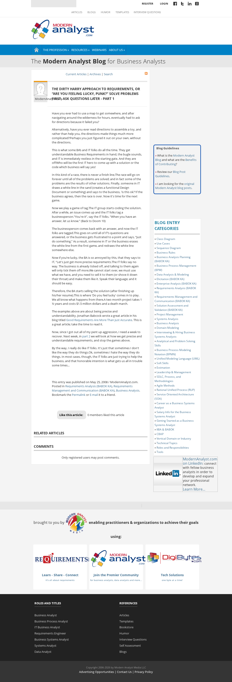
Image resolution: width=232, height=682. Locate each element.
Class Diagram (166, 239)
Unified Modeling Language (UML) (178, 358)
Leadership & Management (174, 372)
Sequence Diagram (169, 248)
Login (164, 3)
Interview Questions (147, 12)
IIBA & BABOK (165, 429)
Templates (122, 12)
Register (147, 3)
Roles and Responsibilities (173, 448)
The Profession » (56, 50)
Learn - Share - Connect (60, 575)
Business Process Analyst (51, 621)
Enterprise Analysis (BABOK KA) (176, 283)
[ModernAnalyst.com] (118, 558)
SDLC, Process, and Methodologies (168, 379)
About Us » (117, 50)
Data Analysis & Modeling (173, 274)
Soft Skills (163, 363)
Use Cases (163, 243)
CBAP (160, 434)
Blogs (91, 12)
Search (108, 74)
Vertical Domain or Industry (174, 438)
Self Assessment (130, 645)
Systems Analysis (167, 319)
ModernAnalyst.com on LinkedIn (200, 461)
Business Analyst (45, 615)
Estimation (163, 368)
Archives (95, 74)
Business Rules (166, 252)
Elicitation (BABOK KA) (170, 279)
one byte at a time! (172, 580)
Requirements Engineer (50, 633)
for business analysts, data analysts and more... (116, 580)
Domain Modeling (168, 328)
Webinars (99, 50)
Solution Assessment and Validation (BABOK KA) (171, 308)
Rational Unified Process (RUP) (176, 390)
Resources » (80, 50)
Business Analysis (127, 390)
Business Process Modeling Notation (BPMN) (173, 352)
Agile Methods (166, 385)
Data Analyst (42, 652)
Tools (160, 452)
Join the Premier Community (116, 575)
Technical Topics (167, 443)
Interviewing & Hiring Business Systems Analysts (175, 334)
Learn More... (194, 489)
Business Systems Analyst (51, 639)
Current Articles (76, 74)
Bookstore (126, 627)
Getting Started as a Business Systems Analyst (174, 423)
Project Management (170, 314)
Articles (76, 12)
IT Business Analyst (47, 627)
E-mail (94, 395)
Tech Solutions (172, 575)
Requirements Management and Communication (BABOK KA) (92, 388)
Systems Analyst (45, 645)
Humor (105, 12)
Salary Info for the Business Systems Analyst (173, 414)
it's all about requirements (60, 580)
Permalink (78, 395)
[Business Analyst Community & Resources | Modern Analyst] (63, 29)
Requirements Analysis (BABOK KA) (88, 386)
